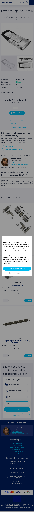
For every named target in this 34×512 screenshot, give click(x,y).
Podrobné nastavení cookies (18, 273)
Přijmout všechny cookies (17, 269)
